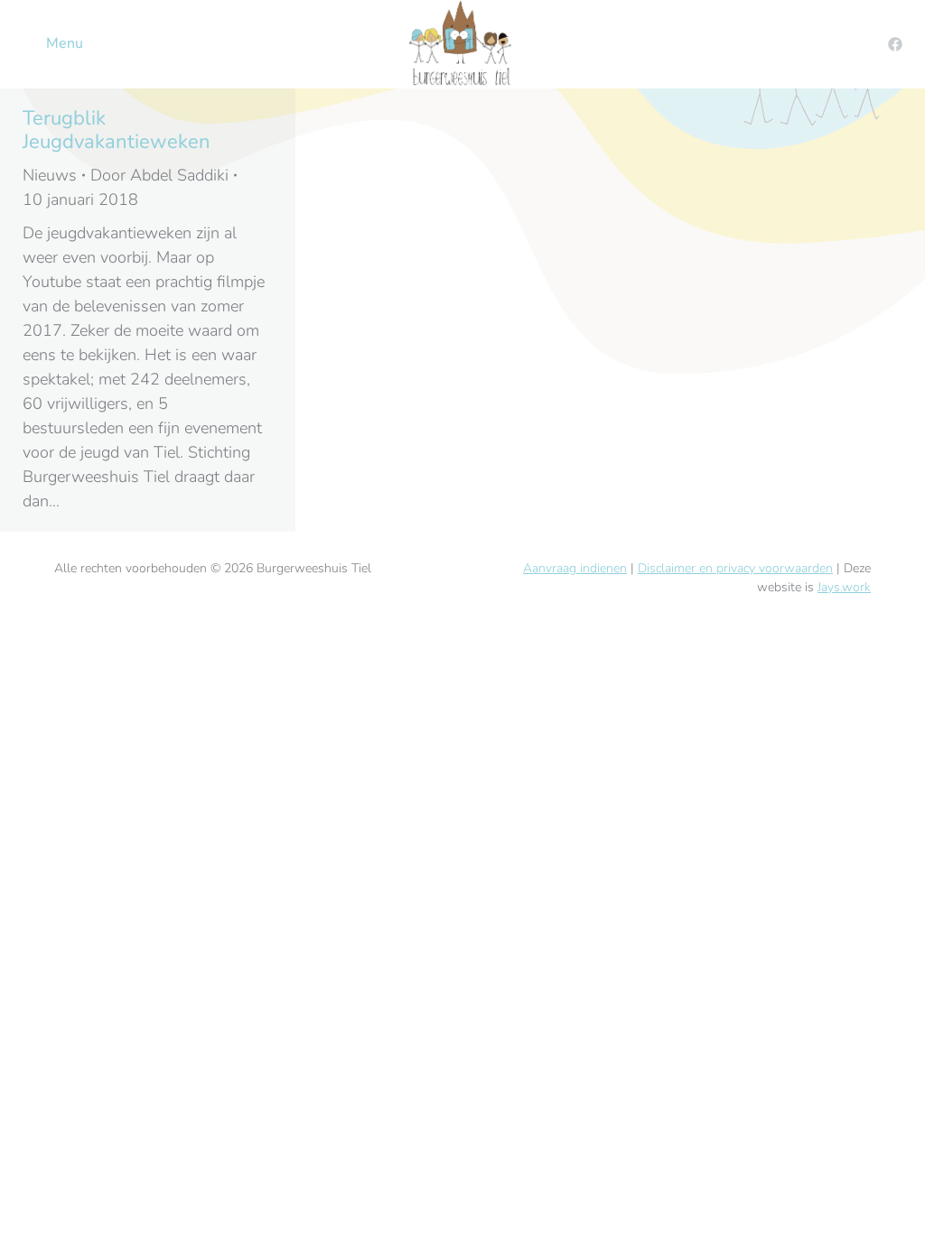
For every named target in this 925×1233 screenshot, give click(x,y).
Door (159, 175)
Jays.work (844, 587)
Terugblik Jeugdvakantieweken (116, 130)
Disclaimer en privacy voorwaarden (735, 568)
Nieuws (50, 175)
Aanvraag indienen (575, 568)
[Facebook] (895, 44)
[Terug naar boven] (898, 1206)
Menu (64, 43)
